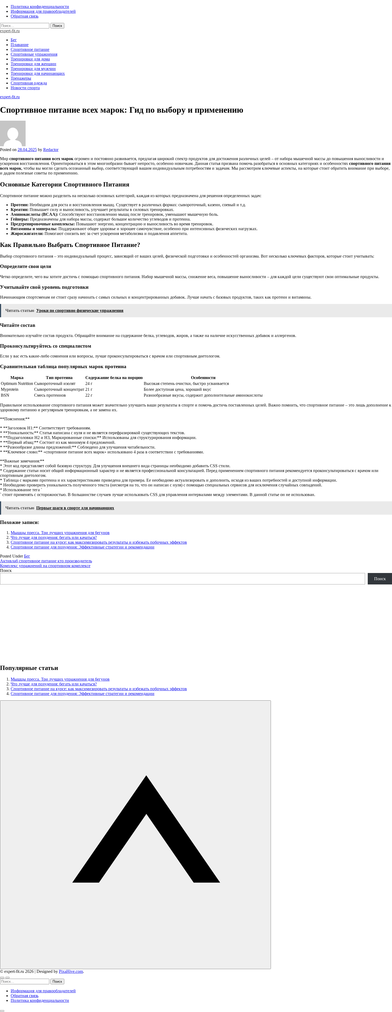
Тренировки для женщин (33, 64)
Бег (14, 40)
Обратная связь (24, 16)
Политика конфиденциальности (40, 6)
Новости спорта (25, 88)
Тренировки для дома (30, 59)
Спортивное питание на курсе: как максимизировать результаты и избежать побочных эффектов (99, 542)
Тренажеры (21, 78)
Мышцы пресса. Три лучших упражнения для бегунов (60, 532)
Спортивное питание (30, 49)
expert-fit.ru (10, 31)
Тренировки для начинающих (38, 73)
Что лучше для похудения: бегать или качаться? (54, 537)
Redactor (50, 149)
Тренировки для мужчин (33, 68)
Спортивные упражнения (34, 54)
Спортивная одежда (29, 83)
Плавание (20, 44)
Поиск (6, 570)
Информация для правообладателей (43, 11)
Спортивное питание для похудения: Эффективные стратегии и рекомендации (82, 547)
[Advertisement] (160, 621)
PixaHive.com (71, 971)
